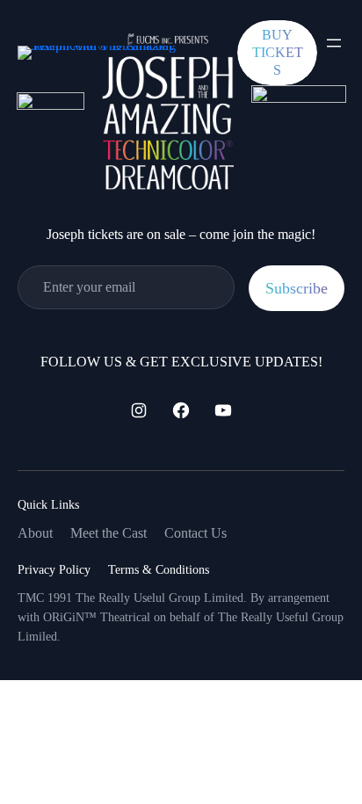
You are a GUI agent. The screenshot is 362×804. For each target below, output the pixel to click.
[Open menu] (333, 43)
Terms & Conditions (158, 569)
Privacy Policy (54, 569)
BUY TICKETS (277, 52)
